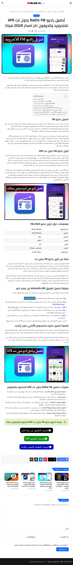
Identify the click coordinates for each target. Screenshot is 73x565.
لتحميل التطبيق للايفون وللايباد (35, 446)
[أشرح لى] (36, 2)
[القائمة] (71, 3)
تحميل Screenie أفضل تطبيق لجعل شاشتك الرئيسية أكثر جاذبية (12, 484)
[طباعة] (31, 459)
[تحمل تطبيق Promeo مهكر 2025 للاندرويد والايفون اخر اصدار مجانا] (28, 477)
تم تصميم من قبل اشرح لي (36, 561)
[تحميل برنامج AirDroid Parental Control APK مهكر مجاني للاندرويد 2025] (45, 477)
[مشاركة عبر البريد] (36, 459)
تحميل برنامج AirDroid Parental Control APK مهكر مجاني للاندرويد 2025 (46, 485)
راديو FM (62, 124)
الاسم (67, 528)
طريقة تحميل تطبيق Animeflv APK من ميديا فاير (48, 107)
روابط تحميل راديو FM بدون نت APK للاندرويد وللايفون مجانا (51, 114)
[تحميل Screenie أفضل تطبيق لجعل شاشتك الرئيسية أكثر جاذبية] (11, 477)
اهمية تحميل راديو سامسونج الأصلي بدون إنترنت (48, 110)
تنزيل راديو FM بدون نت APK (43, 101)
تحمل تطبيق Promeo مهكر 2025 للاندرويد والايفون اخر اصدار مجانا (28, 484)
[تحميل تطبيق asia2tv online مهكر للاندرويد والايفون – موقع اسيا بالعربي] (62, 477)
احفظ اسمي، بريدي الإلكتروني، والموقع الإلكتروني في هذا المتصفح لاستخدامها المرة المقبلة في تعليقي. (40, 545)
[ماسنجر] (41, 459)
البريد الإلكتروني (64, 537)
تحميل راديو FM (39, 99)
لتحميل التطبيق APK (35, 438)
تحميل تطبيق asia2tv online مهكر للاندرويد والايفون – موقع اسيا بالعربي (62, 485)
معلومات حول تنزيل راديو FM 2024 (45, 103)
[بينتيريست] (45, 459)
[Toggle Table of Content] (64, 96)
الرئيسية (59, 11)
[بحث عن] (2, 3)
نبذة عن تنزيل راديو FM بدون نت (44, 105)
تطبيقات (54, 11)
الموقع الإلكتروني (30, 537)
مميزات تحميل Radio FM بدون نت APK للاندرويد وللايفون (51, 112)
